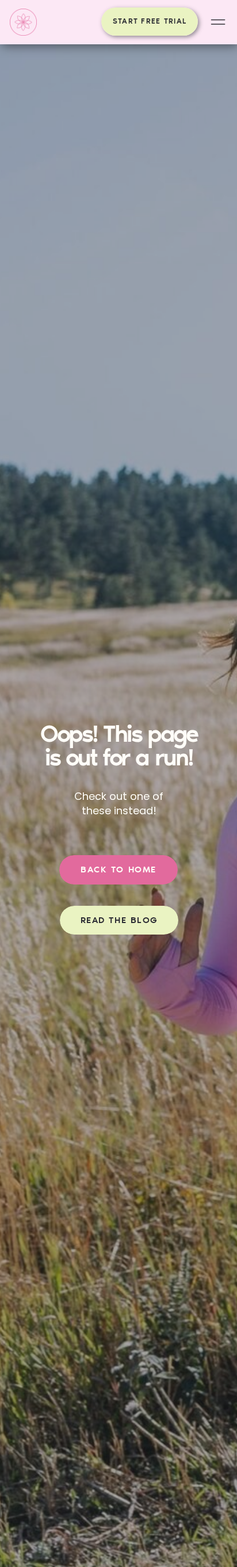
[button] (218, 21)
